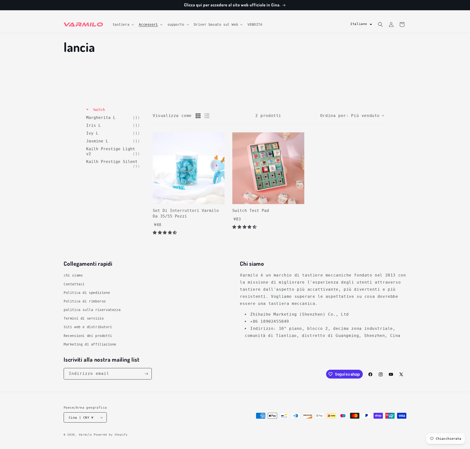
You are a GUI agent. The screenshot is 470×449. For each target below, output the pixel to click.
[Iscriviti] (146, 374)
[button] (123, 24)
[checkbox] (114, 117)
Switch (98, 110)
